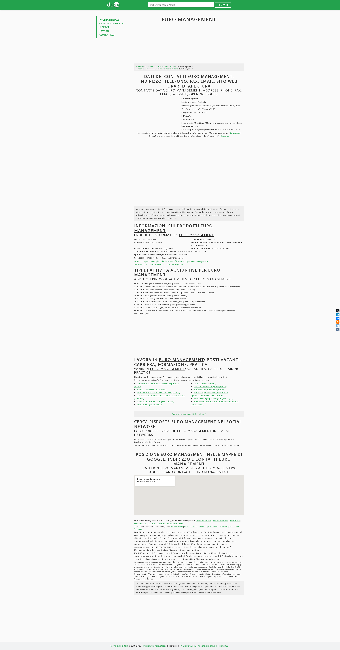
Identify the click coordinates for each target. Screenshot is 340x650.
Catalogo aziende (111, 23)
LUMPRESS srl (140, 523)
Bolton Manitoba (220, 520)
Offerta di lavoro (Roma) (205, 383)
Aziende (139, 66)
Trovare (222, 4)
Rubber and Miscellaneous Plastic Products (162, 69)
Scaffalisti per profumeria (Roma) (209, 389)
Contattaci (107, 34)
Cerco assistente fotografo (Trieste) (210, 386)
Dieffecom (235, 520)
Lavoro (104, 31)
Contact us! (225, 136)
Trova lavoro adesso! (189, 414)
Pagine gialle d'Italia (119, 645)
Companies (139, 69)
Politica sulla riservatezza (154, 645)
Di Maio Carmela (203, 520)
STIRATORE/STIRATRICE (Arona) (152, 389)
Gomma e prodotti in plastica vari (159, 66)
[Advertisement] (113, 81)
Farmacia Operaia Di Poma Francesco (166, 523)
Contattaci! (235, 133)
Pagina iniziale (109, 19)
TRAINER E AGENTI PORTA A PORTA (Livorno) (158, 392)
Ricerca (104, 27)
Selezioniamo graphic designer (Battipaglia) (213, 398)
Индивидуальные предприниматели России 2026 (204, 645)
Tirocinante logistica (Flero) (149, 404)
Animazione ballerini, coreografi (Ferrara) (155, 401)
